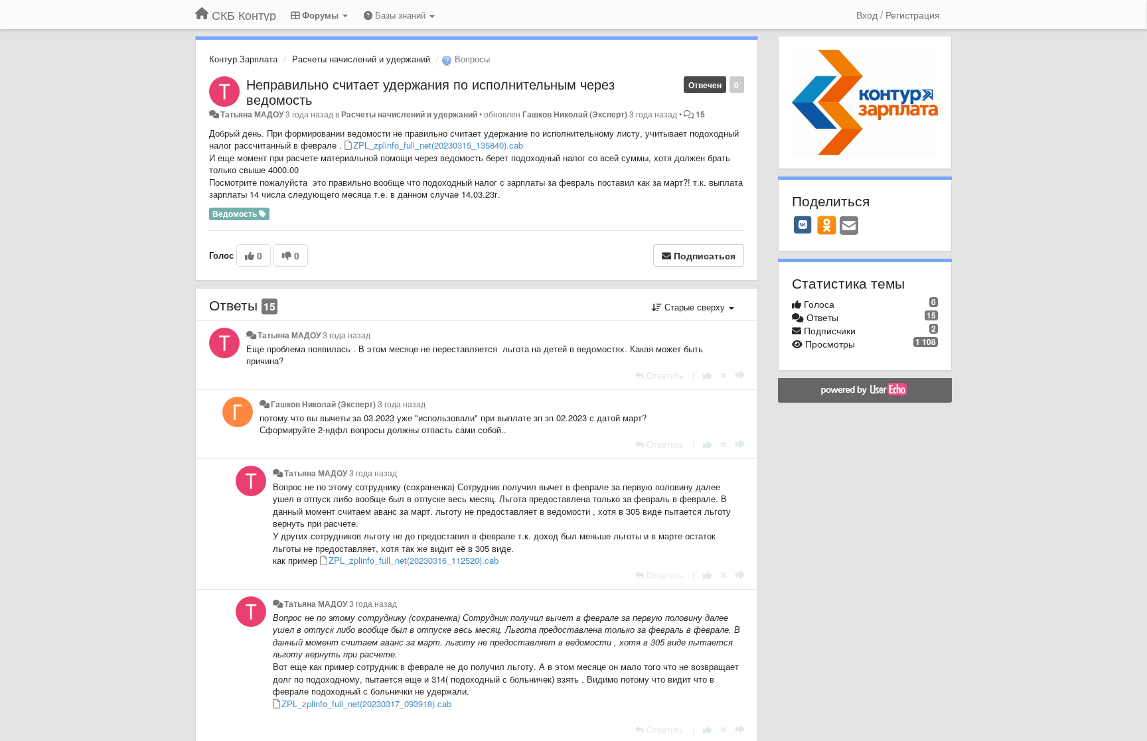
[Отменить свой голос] (723, 375)
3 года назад (346, 335)
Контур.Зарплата (243, 58)
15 (700, 114)
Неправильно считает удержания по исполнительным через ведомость (430, 91)
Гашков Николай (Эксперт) (574, 114)
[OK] (826, 225)
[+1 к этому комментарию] (707, 375)
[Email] (849, 226)
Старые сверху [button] (694, 307)
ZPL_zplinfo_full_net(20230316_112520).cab (413, 560)
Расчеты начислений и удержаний (361, 58)
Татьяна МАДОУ (251, 114)
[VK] (803, 225)
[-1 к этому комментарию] (739, 375)
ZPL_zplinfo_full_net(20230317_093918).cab (366, 703)
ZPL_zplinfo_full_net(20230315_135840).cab (438, 145)
